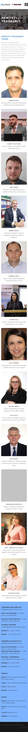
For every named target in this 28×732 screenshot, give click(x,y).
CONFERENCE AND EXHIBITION (11, 607)
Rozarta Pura (14, 593)
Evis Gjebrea (14, 363)
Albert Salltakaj (14, 144)
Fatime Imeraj (14, 406)
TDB (26, 727)
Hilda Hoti (14, 415)
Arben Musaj (14, 230)
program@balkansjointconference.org (13, 627)
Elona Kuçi (14, 319)
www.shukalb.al (12, 690)
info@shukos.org (11, 712)
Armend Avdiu (14, 276)
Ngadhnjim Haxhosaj (14, 504)
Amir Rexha (14, 187)
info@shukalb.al (11, 686)
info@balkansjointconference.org (11, 609)
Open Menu (26, 4)
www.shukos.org (13, 716)
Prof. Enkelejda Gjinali (14, 547)
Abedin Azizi (14, 100)
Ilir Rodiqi (14, 459)
